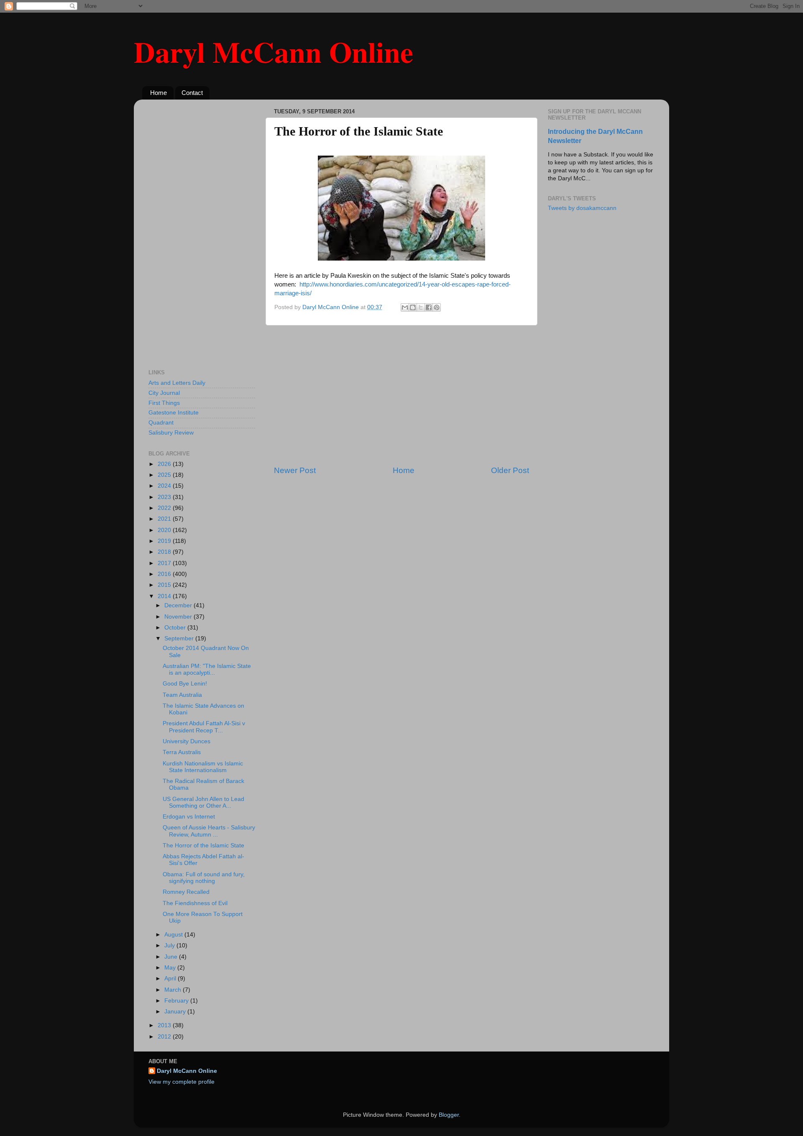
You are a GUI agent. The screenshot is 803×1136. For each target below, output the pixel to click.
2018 (165, 552)
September (179, 638)
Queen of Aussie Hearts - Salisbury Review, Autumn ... (209, 830)
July (170, 945)
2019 (165, 541)
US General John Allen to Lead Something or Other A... (203, 802)
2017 (165, 563)
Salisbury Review (171, 433)
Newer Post (295, 470)
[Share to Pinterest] (436, 307)
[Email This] (405, 307)
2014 (165, 596)
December (179, 605)
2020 (165, 530)
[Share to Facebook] (429, 307)
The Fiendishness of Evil (195, 903)
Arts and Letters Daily (176, 383)
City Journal (164, 393)
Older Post (510, 470)
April (171, 978)
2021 (165, 519)
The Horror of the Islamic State (203, 845)
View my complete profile (181, 1082)
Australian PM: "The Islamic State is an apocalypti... (207, 669)
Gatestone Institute (173, 412)
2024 (165, 486)
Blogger (449, 1115)
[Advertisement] (401, 395)
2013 (165, 1025)
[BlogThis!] (413, 307)
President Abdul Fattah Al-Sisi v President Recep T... (204, 726)
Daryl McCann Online (273, 51)
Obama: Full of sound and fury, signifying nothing (204, 877)
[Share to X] (421, 307)
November (179, 617)
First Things (164, 403)
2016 (165, 574)
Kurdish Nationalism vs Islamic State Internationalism (203, 766)
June (171, 957)
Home (158, 92)
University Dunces (186, 741)
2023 (165, 497)
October (175, 627)
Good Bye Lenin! (185, 684)
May (170, 968)
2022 (165, 508)
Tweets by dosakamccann (582, 208)
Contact (192, 92)
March (173, 990)
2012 (165, 1037)
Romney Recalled (186, 892)
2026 (165, 464)
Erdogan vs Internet (189, 817)
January (175, 1011)
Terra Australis (182, 752)
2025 (165, 475)
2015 (165, 585)
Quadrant (161, 423)
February (177, 1001)
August (174, 934)
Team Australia (182, 695)
